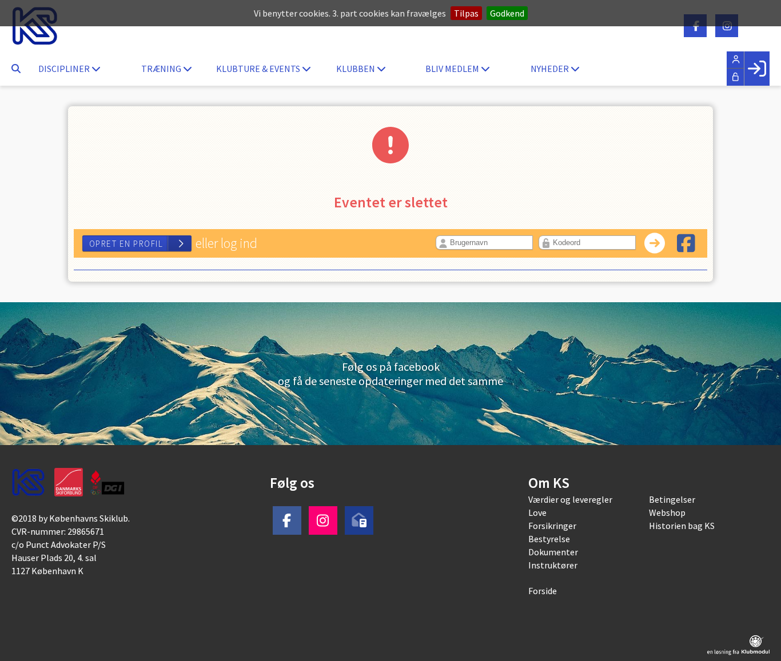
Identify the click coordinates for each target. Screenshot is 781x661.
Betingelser (672, 499)
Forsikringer (552, 525)
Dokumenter (553, 552)
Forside (542, 590)
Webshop (667, 512)
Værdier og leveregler (570, 499)
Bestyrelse (549, 538)
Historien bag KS (682, 525)
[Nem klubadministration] (738, 645)
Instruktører (552, 565)
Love (537, 512)
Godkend (507, 13)
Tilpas (466, 13)
